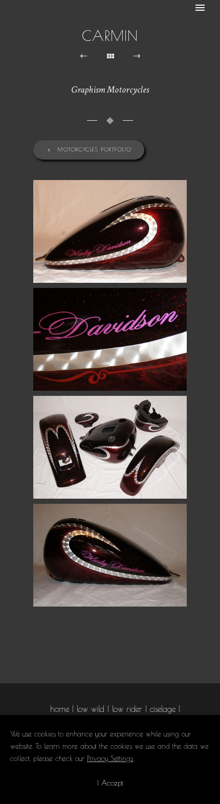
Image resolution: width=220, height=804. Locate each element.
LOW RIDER (127, 708)
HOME (59, 708)
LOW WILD (90, 708)
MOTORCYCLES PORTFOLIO (94, 149)
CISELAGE (162, 708)
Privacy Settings (110, 758)
